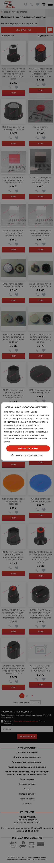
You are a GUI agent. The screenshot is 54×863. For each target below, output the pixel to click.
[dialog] (27, 431)
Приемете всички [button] (28, 448)
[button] (27, 455)
